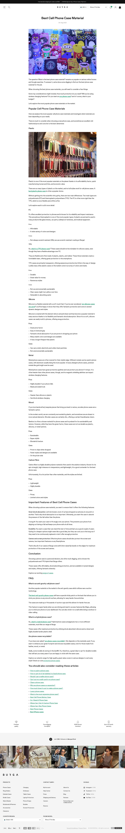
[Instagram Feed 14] (40, 757)
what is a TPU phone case (40, 249)
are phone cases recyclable (55, 641)
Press (45, 794)
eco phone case (65, 96)
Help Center (46, 791)
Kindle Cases (6, 797)
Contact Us (66, 791)
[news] (110, 7)
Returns (45, 806)
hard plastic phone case (37, 191)
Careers (45, 801)
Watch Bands (7, 801)
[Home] (62, 7)
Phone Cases (7, 787)
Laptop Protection (28, 797)
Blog (64, 794)
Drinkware (26, 791)
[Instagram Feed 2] (85, 757)
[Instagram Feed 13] (17, 757)
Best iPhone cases (37, 712)
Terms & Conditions (72, 828)
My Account (46, 787)
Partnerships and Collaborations (68, 801)
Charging (25, 787)
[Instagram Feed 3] (107, 757)
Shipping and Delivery (49, 797)
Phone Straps (27, 801)
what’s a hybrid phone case (41, 622)
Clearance (6, 811)
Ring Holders (6, 791)
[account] (115, 7)
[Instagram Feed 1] (62, 757)
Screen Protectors (28, 807)
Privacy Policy (82, 828)
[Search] (9, 7)
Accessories (6, 807)
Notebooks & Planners (9, 804)
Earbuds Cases (7, 794)
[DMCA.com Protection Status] (116, 828)
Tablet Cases (27, 794)
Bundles (25, 804)
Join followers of (65, 739)
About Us (66, 787)
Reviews (65, 797)
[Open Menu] (4, 7)
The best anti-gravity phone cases (41, 595)
